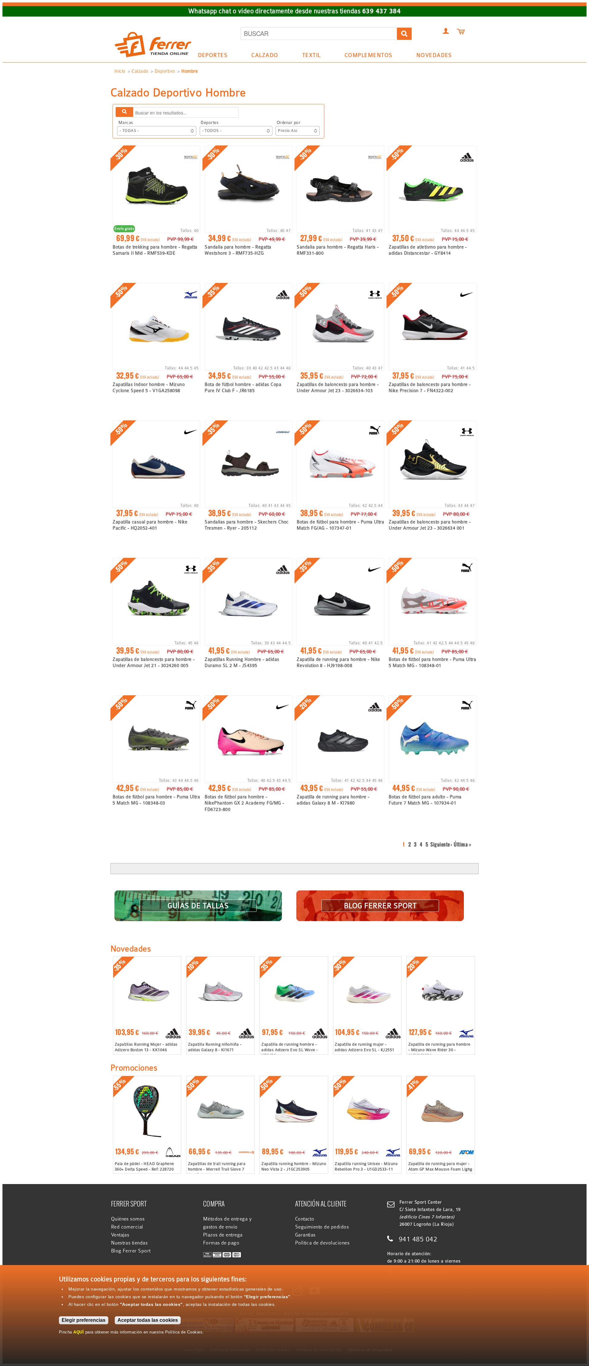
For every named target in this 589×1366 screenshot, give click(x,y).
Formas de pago (221, 1243)
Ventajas (120, 1235)
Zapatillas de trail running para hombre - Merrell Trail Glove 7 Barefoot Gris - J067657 (216, 1169)
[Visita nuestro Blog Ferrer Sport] (380, 898)
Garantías (305, 1235)
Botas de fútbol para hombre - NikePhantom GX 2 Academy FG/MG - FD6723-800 (244, 803)
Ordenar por (288, 122)
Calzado (140, 71)
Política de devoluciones (322, 1243)
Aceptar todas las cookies (147, 1320)
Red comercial (127, 1227)
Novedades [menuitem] (434, 55)
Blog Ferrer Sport (131, 1251)
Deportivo (165, 71)
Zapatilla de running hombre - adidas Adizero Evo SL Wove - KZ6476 (289, 1050)
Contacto (304, 1219)
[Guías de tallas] (198, 898)
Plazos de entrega (223, 1235)
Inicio (119, 71)
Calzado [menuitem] (261, 56)
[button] (156, 131)
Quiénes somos (128, 1219)
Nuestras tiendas (129, 1243)
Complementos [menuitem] (365, 56)
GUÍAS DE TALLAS (198, 905)
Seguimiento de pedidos (322, 1227)
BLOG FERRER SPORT (380, 905)
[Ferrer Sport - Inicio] (153, 25)
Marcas (125, 122)
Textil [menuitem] (308, 56)
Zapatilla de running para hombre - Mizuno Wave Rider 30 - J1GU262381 (439, 1050)
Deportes (209, 122)
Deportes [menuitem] (209, 56)
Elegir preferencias (84, 1320)
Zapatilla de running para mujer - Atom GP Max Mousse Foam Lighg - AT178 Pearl (440, 1169)
